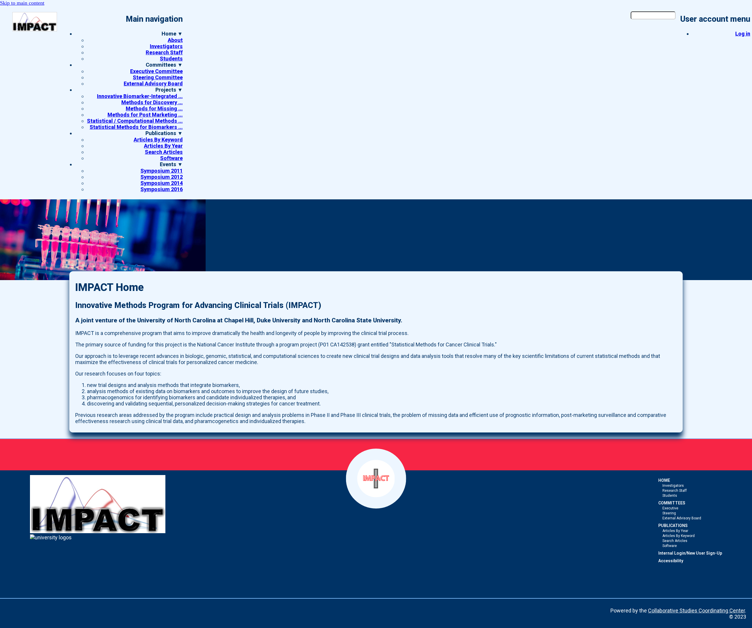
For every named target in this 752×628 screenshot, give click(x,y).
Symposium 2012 (161, 177)
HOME (664, 480)
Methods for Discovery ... (152, 102)
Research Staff (164, 52)
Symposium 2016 (161, 189)
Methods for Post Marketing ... (145, 115)
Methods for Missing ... (154, 108)
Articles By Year (163, 146)
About (175, 40)
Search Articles (164, 152)
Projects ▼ (169, 90)
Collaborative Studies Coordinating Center (696, 610)
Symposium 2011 (161, 171)
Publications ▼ (164, 133)
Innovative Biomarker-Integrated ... (140, 96)
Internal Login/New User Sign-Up (690, 553)
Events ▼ (171, 164)
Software (171, 158)
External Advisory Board (153, 83)
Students (171, 58)
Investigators (166, 46)
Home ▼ (172, 34)
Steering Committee (158, 77)
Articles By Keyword (158, 140)
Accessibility (670, 560)
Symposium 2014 (161, 183)
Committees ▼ (164, 65)
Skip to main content (22, 3)
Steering (669, 513)
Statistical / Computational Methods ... (135, 121)
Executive (670, 508)
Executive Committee (156, 71)
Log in (742, 34)
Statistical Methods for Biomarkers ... (136, 127)
